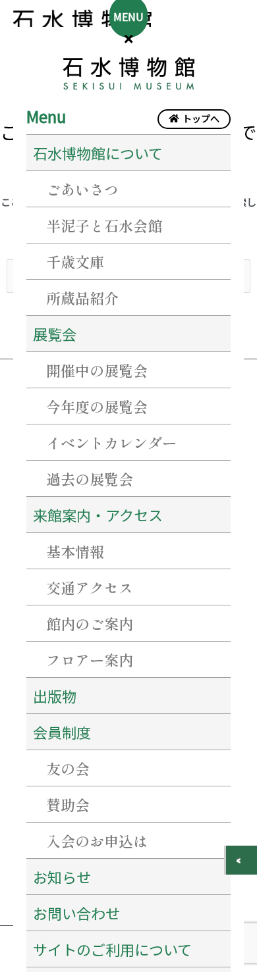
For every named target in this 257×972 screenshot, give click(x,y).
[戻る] (241, 860)
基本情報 (75, 550)
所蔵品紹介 (82, 297)
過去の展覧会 (89, 478)
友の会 (68, 768)
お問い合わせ (76, 912)
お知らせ (62, 876)
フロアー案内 (89, 659)
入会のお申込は (97, 840)
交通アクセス (89, 587)
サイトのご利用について (112, 948)
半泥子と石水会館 (104, 225)
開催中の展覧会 (97, 369)
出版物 (54, 695)
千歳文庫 (75, 261)
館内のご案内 (89, 623)
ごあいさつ (82, 188)
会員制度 (62, 731)
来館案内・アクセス (98, 514)
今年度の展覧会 (97, 406)
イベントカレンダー (111, 442)
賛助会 (68, 804)
